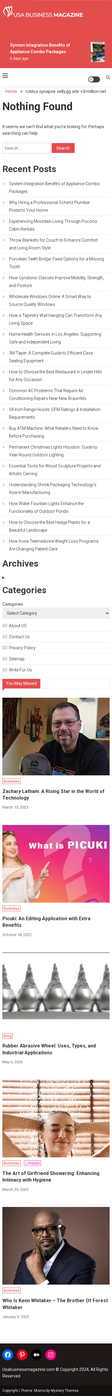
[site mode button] (94, 79)
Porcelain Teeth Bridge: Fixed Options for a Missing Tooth (56, 263)
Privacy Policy (22, 647)
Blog (8, 1036)
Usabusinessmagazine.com (28, 1369)
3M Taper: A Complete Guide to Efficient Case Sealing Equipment (51, 357)
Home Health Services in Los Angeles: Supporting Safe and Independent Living (55, 338)
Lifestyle (32, 1163)
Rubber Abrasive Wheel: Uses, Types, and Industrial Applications (49, 1049)
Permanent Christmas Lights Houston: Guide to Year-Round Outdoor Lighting (53, 451)
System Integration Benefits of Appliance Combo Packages (54, 187)
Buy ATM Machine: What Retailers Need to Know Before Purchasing (54, 432)
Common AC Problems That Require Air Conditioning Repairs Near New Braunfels (47, 394)
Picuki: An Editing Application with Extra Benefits (46, 922)
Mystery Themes (65, 1391)
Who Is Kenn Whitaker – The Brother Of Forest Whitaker (55, 1304)
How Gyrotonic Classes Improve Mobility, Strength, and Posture (56, 281)
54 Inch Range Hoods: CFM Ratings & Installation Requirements (54, 413)
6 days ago (17, 58)
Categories (12, 604)
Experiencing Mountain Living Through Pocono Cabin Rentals (53, 225)
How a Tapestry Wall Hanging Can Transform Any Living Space (55, 319)
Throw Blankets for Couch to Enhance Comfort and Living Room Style (53, 244)
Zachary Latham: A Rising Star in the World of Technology (53, 794)
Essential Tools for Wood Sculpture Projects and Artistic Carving (55, 470)
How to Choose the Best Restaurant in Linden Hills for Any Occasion (55, 375)
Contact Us (19, 636)
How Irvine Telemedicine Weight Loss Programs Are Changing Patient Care (54, 545)
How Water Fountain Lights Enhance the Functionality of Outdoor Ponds (46, 507)
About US (18, 625)
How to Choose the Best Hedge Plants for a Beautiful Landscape (49, 526)
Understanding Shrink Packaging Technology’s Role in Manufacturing (52, 488)
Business (11, 781)
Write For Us (20, 670)
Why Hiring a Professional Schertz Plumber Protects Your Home (49, 206)
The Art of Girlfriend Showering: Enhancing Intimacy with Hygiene (50, 1177)
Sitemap (16, 658)
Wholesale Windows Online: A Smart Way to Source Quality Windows (50, 300)
